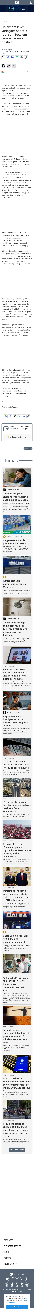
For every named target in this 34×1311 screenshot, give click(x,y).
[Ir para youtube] (27, 1284)
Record (7, 1258)
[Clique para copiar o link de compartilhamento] (26, 57)
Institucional (11, 1264)
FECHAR (17, 1307)
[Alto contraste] (3, 66)
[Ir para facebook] (12, 1279)
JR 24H (7, 1252)
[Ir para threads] (27, 1279)
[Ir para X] (17, 1284)
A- (14, 65)
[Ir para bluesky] (7, 1279)
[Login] (31, 2)
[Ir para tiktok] (12, 1284)
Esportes (8, 1240)
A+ (8, 65)
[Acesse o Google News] (21, 57)
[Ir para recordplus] (7, 1284)
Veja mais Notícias (17, 1150)
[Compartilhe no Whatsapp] (17, 57)
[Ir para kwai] (22, 1279)
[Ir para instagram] (17, 1279)
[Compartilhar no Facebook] (8, 57)
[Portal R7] (17, 2)
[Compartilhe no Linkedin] (12, 57)
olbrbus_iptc (28, 448)
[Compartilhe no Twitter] (3, 57)
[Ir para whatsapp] (22, 1284)
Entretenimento (12, 1246)
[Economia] (17, 8)
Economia (12, 22)
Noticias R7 (4, 22)
